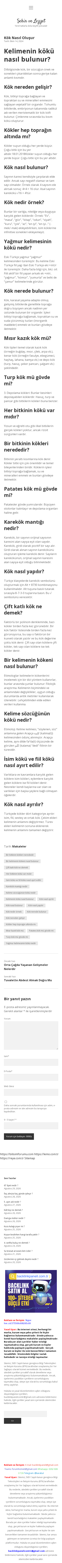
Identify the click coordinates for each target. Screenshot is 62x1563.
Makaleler (19, 846)
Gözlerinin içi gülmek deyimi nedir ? (21, 1259)
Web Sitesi (9, 1086)
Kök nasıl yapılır (35, 905)
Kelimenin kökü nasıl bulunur (20, 899)
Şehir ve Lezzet (31, 21)
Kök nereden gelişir (15, 918)
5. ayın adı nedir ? (12, 1201)
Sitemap (29, 1158)
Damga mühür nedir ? (14, 1218)
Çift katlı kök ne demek (17, 867)
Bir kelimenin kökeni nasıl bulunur (22, 861)
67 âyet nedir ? (11, 1185)
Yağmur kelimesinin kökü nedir (21, 943)
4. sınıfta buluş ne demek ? (16, 1242)
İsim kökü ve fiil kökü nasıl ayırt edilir (23, 880)
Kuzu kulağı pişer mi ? (14, 1226)
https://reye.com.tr (12, 1158)
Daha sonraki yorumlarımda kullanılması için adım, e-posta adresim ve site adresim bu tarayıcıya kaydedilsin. (29, 1108)
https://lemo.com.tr (46, 1154)
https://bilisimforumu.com (16, 1154)
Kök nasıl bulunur (14, 905)
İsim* (6, 1056)
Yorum (7, 1018)
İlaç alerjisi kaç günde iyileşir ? (18, 1193)
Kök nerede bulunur (36, 911)
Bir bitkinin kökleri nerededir (20, 854)
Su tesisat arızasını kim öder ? (18, 1251)
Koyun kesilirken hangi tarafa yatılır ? (21, 1234)
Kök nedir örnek (14, 911)
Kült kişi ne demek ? (13, 1210)
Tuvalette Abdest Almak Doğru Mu (28, 980)
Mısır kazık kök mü (15, 930)
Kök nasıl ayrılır (46, 899)
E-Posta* (8, 1071)
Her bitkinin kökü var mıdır (19, 873)
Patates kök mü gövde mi (41, 930)
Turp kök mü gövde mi (17, 937)
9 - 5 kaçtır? (10, 1119)
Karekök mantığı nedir (16, 886)
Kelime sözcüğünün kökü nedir (21, 892)
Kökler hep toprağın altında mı (21, 924)
